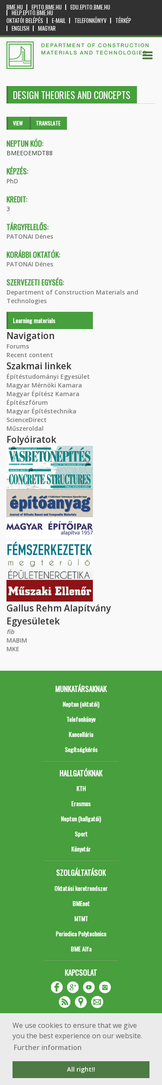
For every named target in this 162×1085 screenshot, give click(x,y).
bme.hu (14, 7)
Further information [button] (48, 1047)
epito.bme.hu (47, 7)
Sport (81, 833)
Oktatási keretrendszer (81, 888)
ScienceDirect (26, 420)
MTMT (81, 918)
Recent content (29, 355)
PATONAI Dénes (29, 236)
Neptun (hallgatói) (81, 818)
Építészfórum (27, 402)
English (20, 28)
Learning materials (34, 320)
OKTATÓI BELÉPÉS (24, 20)
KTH (81, 788)
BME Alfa (81, 948)
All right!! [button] (81, 1069)
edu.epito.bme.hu (90, 7)
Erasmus (81, 803)
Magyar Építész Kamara (42, 394)
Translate (48, 123)
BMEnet (81, 903)
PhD (12, 181)
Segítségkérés (81, 749)
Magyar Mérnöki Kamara (44, 385)
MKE (12, 649)
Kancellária (81, 734)
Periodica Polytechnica (81, 933)
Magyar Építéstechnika (41, 411)
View (18, 123)
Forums (17, 346)
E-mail (59, 20)
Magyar (47, 28)
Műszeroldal (25, 428)
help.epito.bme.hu (32, 13)
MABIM (16, 640)
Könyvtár (81, 848)
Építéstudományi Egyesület (48, 376)
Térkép (123, 20)
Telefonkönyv (90, 20)
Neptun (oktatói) (81, 703)
